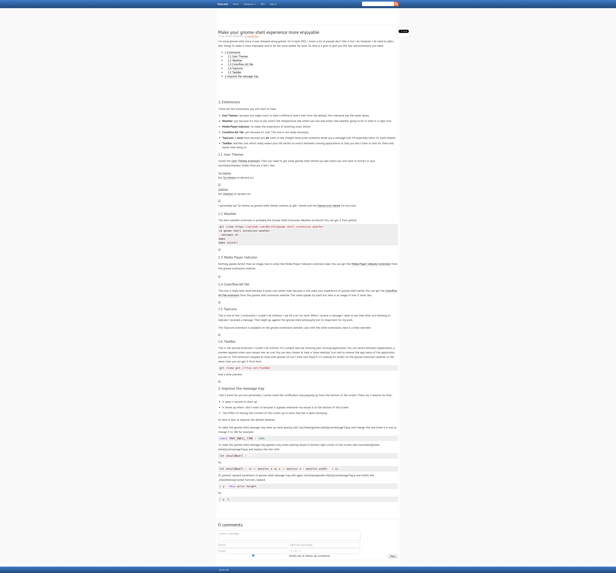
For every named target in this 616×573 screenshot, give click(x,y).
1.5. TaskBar (234, 72)
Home (236, 4)
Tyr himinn (229, 177)
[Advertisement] (308, 16)
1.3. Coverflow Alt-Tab (240, 64)
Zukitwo (228, 194)
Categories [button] (249, 4)
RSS (263, 4)
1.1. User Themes (238, 56)
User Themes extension (245, 161)
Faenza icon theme (328, 205)
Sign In (273, 4)
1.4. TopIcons (235, 68)
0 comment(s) (252, 36)
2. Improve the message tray (241, 76)
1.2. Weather (235, 60)
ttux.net (222, 4)
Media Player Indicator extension (371, 264)
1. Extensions (232, 52)
